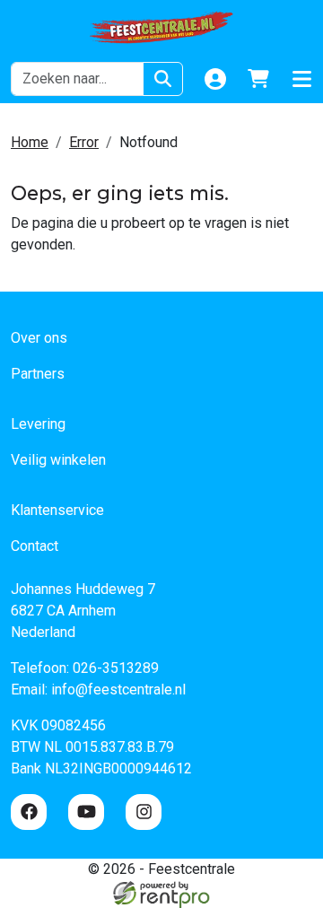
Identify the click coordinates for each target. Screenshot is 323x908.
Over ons (39, 337)
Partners (38, 373)
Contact (34, 545)
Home (29, 142)
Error (84, 142)
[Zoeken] (163, 79)
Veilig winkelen (58, 459)
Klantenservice (57, 510)
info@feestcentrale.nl (118, 689)
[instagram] (144, 812)
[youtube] (86, 812)
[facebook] (29, 812)
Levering (38, 423)
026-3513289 (116, 668)
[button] (301, 79)
